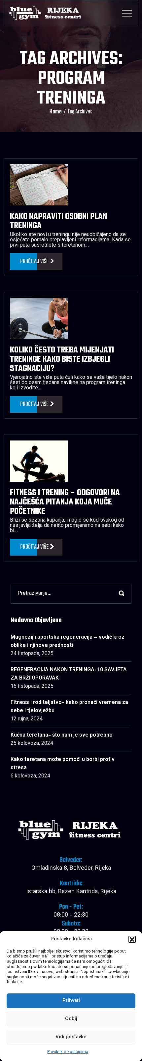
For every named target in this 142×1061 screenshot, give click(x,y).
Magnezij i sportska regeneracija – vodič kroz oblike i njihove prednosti (67, 641)
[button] (132, 939)
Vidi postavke (71, 1037)
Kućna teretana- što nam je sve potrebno (62, 735)
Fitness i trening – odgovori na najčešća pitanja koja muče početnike (65, 502)
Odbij (71, 1019)
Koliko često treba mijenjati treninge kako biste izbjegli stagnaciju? (62, 359)
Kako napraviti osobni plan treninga (58, 221)
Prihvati (71, 1001)
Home (56, 112)
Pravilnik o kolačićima (67, 1052)
